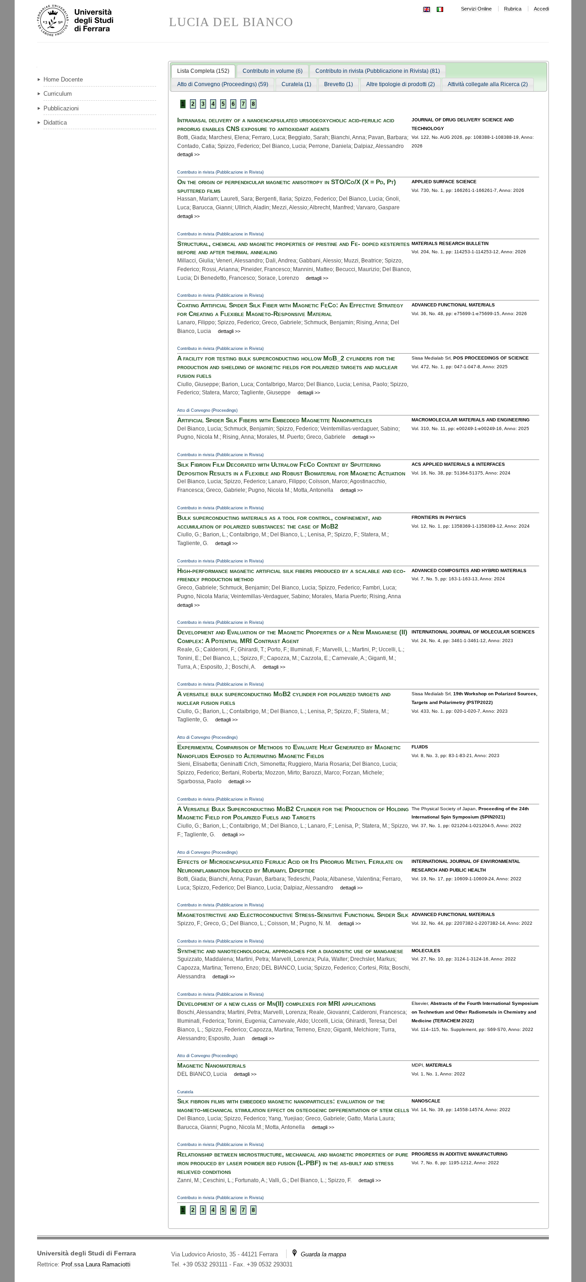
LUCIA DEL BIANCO (231, 22)
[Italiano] (440, 8)
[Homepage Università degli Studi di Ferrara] (103, 21)
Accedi (541, 8)
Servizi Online (476, 8)
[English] (426, 8)
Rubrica (512, 8)
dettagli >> (188, 154)
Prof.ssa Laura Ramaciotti (95, 1264)
